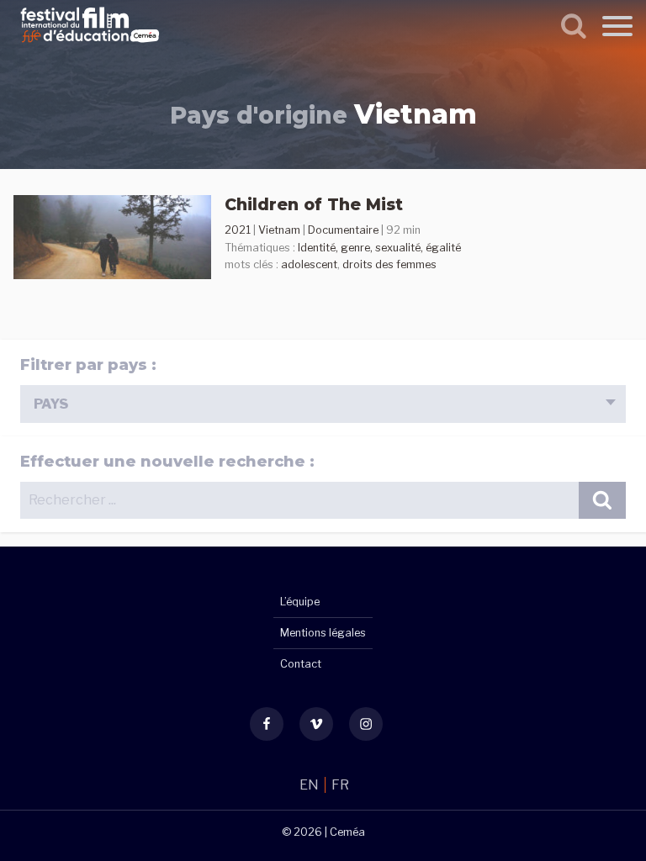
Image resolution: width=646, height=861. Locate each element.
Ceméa (347, 832)
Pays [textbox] (51, 404)
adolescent (309, 264)
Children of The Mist (314, 204)
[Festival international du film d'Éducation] (90, 45)
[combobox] (323, 404)
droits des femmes (389, 264)
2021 (238, 230)
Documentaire (343, 230)
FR (340, 785)
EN (310, 785)
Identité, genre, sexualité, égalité (379, 247)
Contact (300, 664)
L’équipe (300, 601)
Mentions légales (323, 632)
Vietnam (279, 230)
